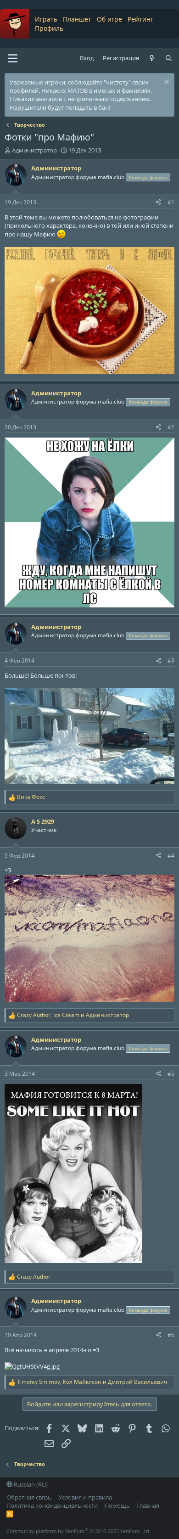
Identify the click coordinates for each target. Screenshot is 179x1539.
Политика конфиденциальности (52, 1505)
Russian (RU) (30, 1484)
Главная (147, 1505)
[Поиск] (168, 58)
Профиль (49, 28)
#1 (171, 202)
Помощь (117, 1505)
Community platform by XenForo (78, 1531)
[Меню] (12, 58)
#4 (171, 855)
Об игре (109, 19)
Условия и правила (85, 1497)
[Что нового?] (152, 58)
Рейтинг (140, 19)
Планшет (77, 19)
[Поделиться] (158, 202)
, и (73, 1015)
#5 (171, 1074)
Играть (46, 19)
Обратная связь (28, 1497)
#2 (171, 427)
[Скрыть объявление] (165, 83)
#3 (171, 660)
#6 (171, 1335)
